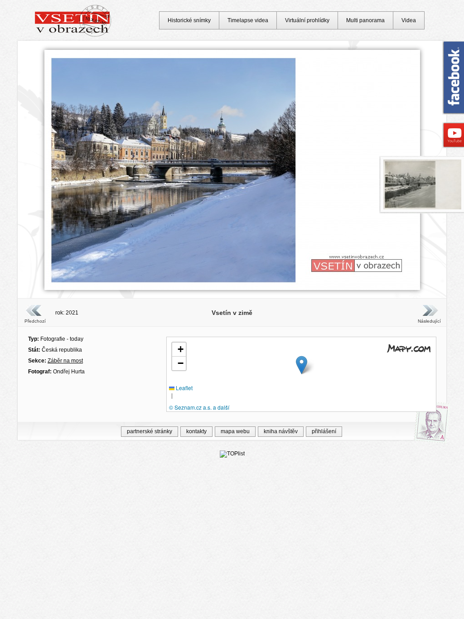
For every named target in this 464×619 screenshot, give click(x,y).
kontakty (196, 431)
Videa (408, 20)
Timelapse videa (247, 20)
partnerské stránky (149, 431)
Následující (429, 321)
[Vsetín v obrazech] (73, 35)
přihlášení (324, 431)
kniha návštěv (281, 431)
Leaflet (183, 388)
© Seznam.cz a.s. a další (199, 407)
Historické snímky (189, 20)
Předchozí (35, 321)
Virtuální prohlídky (307, 20)
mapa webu (235, 431)
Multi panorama (365, 20)
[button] (301, 365)
